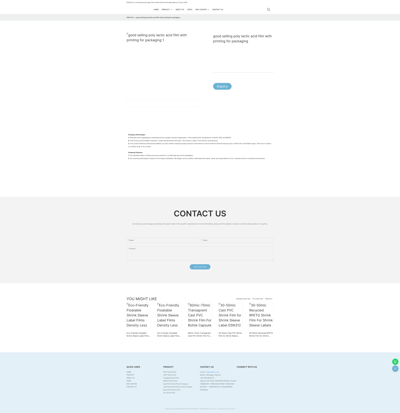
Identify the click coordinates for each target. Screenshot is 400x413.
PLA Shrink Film (257, 299)
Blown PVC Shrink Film (171, 390)
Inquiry (222, 86)
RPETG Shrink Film (170, 381)
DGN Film (130, 17)
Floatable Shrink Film (243, 299)
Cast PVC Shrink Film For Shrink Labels (177, 387)
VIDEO (129, 381)
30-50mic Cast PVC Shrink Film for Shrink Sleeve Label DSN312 (230, 334)
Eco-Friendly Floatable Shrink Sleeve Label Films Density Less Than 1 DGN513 (168, 334)
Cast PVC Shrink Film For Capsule (175, 384)
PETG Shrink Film (169, 372)
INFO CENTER (132, 384)
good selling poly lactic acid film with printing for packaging (158, 17)
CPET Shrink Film (169, 375)
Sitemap (221, 409)
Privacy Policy (230, 409)
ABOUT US (131, 378)
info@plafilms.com (212, 372)
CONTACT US (132, 387)
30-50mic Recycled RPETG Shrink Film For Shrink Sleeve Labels (261, 334)
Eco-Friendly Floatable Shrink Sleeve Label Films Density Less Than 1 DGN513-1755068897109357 (138, 334)
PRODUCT (268, 299)
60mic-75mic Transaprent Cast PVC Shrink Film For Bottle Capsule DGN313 (199, 334)
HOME (129, 372)
